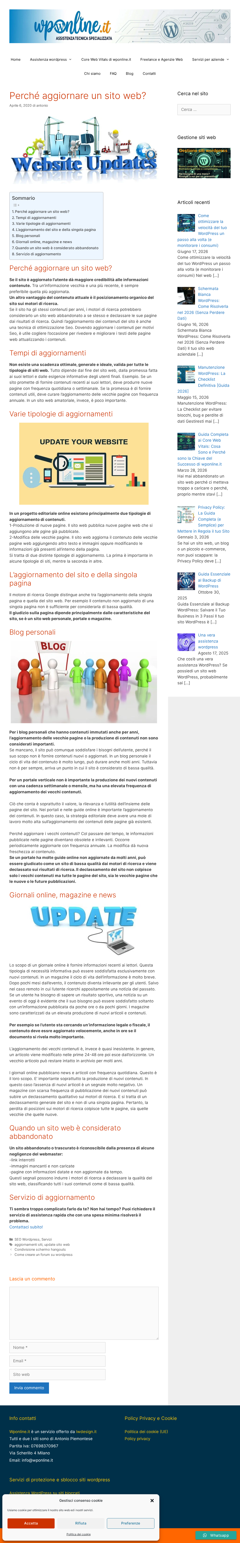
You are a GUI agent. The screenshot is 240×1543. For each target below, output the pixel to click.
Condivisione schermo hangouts (40, 1249)
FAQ (113, 73)
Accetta (31, 1523)
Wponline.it (19, 1431)
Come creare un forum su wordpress (44, 1255)
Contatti (149, 73)
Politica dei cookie (79, 1534)
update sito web (57, 1244)
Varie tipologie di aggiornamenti (43, 223)
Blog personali (28, 235)
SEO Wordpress (27, 1239)
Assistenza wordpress (48, 59)
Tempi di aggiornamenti (36, 217)
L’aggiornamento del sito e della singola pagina (56, 229)
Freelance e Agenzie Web (161, 59)
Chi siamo (92, 73)
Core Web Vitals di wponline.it (106, 59)
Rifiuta (80, 1523)
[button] (152, 1500)
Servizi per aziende (208, 59)
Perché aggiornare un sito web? (42, 211)
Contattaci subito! (26, 1227)
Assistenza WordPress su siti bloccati (44, 1493)
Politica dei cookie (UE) (146, 1431)
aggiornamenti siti (28, 1244)
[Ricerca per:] (204, 109)
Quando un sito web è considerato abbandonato (56, 248)
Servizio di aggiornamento (38, 254)
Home (16, 59)
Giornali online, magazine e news (44, 242)
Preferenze (130, 1523)
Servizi (46, 1239)
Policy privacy (137, 1438)
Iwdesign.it (86, 1431)
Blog (129, 73)
